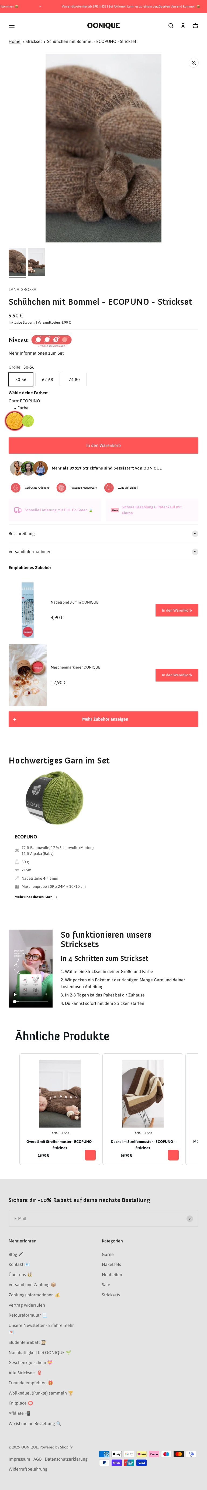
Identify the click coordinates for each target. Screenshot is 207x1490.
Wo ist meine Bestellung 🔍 (35, 1423)
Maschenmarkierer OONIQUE (75, 667)
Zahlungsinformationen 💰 (34, 1294)
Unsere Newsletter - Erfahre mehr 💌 (41, 1329)
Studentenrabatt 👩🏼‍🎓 (27, 1342)
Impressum (19, 1459)
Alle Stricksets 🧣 (25, 1372)
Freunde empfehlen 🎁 (31, 1382)
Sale (106, 1284)
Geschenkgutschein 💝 (31, 1362)
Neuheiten (112, 1274)
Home (14, 41)
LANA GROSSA (22, 289)
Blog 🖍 (16, 1254)
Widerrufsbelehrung (28, 1469)
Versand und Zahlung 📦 (32, 1284)
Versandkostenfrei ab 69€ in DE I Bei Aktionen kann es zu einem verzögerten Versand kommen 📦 (116, 6)
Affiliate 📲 (19, 1413)
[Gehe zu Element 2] (36, 263)
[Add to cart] (90, 1155)
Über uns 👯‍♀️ (20, 1274)
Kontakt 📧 (19, 1264)
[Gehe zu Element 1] (17, 263)
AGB (37, 1459)
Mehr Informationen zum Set (36, 353)
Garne (108, 1254)
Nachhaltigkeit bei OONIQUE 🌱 (40, 1352)
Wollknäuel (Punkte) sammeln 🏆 (41, 1392)
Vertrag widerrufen (27, 1305)
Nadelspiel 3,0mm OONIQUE (74, 602)
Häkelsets (111, 1264)
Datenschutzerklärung (66, 1459)
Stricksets (111, 1294)
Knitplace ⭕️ (21, 1402)
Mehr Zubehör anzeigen (105, 719)
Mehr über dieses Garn (34, 897)
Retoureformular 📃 (28, 1315)
